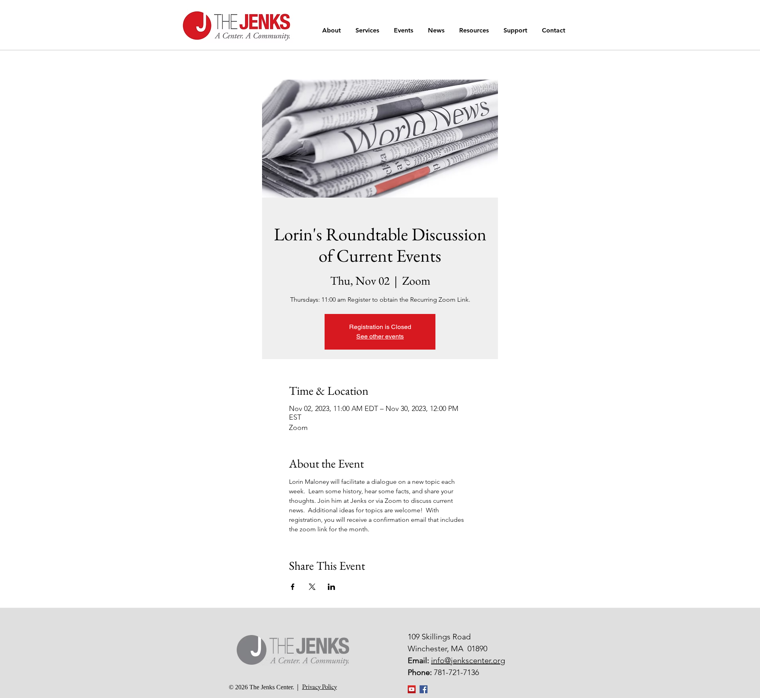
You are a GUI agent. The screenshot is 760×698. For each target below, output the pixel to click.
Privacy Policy (319, 686)
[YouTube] (412, 689)
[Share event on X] (312, 587)
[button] (333, 30)
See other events (380, 336)
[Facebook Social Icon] (424, 689)
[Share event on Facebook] (292, 587)
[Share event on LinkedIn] (331, 587)
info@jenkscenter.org (468, 660)
